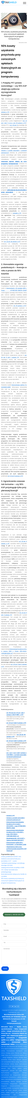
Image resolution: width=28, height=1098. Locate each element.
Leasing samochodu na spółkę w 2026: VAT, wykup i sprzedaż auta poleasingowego (12, 870)
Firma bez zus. (6, 1033)
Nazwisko (6, 930)
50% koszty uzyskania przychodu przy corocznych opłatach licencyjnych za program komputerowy (12, 881)
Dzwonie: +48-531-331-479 (14, 914)
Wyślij (5, 968)
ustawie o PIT (17, 213)
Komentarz (7, 949)
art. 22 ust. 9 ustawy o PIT (15, 476)
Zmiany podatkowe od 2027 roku (11, 857)
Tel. (5, 942)
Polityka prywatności (14, 1023)
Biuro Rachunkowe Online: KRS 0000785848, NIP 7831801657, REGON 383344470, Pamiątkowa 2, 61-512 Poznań (14, 1018)
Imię (5, 924)
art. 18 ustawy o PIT (19, 306)
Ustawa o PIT (10, 816)
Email (5, 936)
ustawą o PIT (5, 112)
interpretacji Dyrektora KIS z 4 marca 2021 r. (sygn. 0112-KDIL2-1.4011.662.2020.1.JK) (14, 651)
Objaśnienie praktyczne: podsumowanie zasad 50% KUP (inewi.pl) (16, 849)
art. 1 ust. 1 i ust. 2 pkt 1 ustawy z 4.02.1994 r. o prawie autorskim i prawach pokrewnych (16, 755)
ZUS (8, 1035)
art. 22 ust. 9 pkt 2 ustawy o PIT (16, 741)
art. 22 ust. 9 (14, 125)
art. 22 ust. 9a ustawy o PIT (12, 242)
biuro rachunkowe (8, 1038)
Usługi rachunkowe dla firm (16, 1031)
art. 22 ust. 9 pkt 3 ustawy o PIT (16, 723)
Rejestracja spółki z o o (18, 1035)
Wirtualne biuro (7, 1027)
